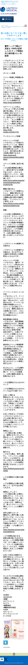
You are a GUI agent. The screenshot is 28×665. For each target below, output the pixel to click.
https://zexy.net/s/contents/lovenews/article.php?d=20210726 (13, 183)
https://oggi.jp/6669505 (12, 102)
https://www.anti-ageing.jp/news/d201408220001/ (13, 157)
